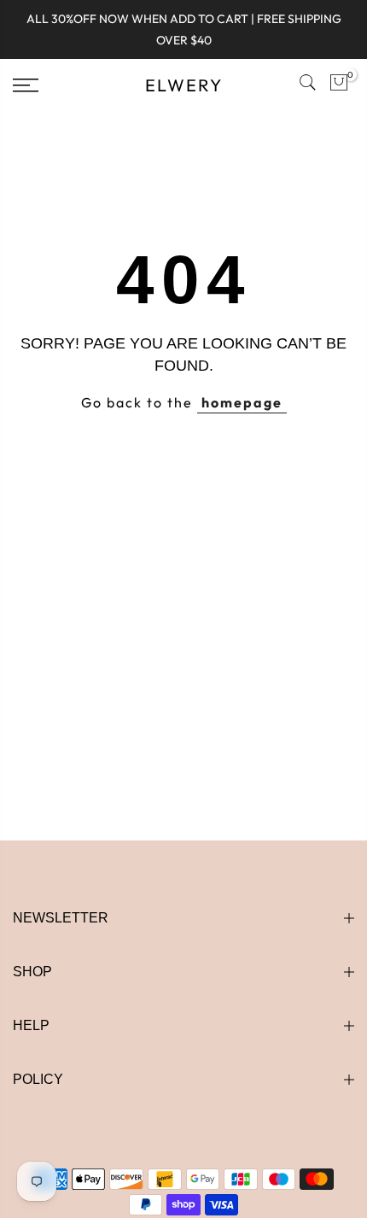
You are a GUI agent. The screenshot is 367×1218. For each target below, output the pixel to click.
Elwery (184, 85)
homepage (242, 402)
